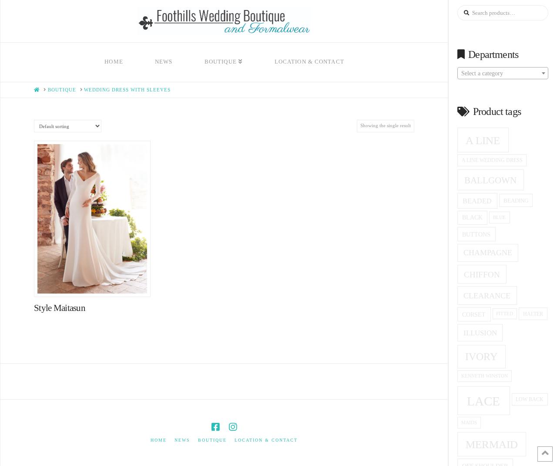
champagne (487, 252)
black (472, 217)
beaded (477, 201)
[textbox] (503, 74)
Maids (469, 422)
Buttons (476, 234)
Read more (97, 281)
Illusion (480, 333)
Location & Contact (266, 440)
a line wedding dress (492, 160)
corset (474, 314)
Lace (483, 401)
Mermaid (492, 444)
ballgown (490, 180)
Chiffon (482, 274)
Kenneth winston (484, 375)
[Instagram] (233, 427)
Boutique (212, 440)
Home (159, 440)
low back (530, 399)
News (182, 440)
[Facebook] (215, 427)
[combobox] (502, 73)
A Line (483, 140)
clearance (486, 295)
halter (533, 314)
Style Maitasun (59, 308)
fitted (504, 313)
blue (499, 217)
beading (515, 200)
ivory (481, 356)
